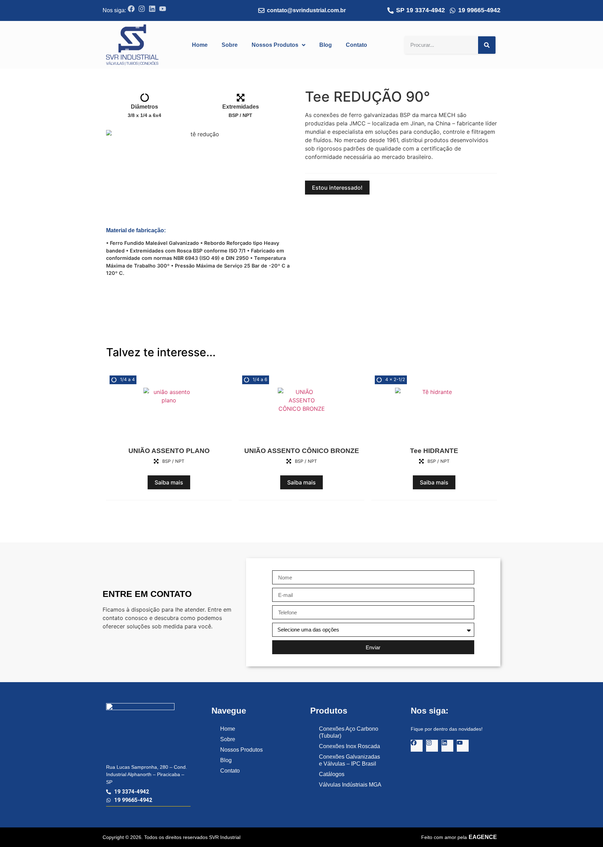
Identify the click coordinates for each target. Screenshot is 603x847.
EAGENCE (483, 837)
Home (227, 729)
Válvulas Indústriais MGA (350, 785)
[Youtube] (164, 10)
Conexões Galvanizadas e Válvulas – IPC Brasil (349, 760)
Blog (226, 760)
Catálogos (331, 774)
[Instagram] (143, 10)
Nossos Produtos (241, 750)
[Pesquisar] (487, 45)
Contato (230, 771)
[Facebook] (133, 10)
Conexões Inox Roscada (349, 746)
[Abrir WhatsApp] (585, 829)
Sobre (227, 739)
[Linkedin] (154, 10)
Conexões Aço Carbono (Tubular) (348, 732)
